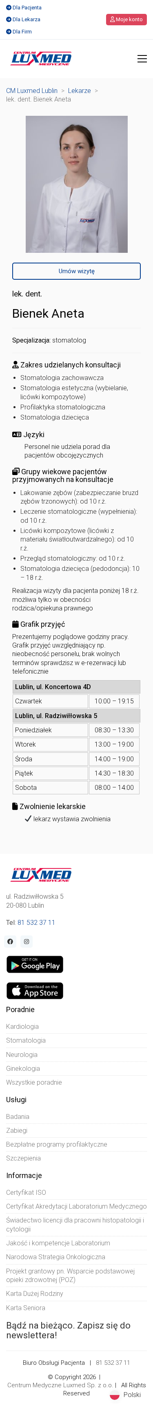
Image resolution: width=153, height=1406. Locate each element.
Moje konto (129, 19)
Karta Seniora (25, 1308)
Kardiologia (22, 1026)
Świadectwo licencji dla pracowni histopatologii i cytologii (75, 1224)
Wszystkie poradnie (34, 1082)
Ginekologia (23, 1068)
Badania (17, 1117)
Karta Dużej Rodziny (34, 1294)
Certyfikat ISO (26, 1192)
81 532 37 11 (36, 922)
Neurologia (22, 1055)
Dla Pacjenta (27, 7)
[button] (142, 58)
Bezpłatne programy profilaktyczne (56, 1144)
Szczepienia (23, 1158)
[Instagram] (26, 941)
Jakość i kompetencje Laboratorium (58, 1243)
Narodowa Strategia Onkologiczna (55, 1257)
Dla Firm (22, 32)
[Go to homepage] (41, 59)
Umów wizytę (77, 271)
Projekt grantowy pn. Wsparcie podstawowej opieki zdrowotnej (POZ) (70, 1275)
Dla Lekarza (26, 19)
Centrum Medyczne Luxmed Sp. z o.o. (60, 1385)
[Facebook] (10, 941)
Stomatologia (26, 1040)
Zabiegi (16, 1130)
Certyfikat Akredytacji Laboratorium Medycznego (76, 1206)
